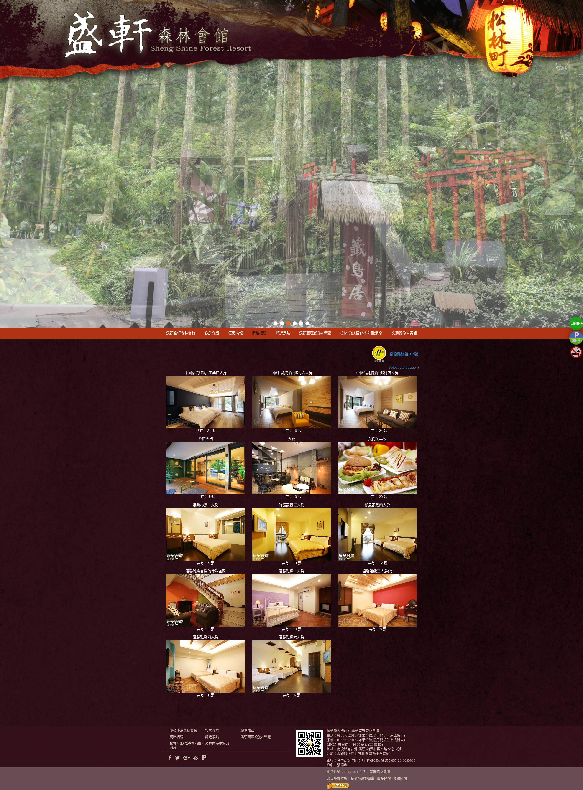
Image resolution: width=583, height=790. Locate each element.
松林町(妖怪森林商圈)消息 (361, 333)
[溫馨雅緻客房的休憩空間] (205, 600)
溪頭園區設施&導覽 (315, 333)
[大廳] (291, 468)
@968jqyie (359, 744)
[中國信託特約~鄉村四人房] (377, 402)
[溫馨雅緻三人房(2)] (377, 600)
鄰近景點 (283, 333)
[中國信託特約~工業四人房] (205, 402)
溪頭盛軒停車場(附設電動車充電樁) (364, 753)
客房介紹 (212, 333)
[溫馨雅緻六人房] (291, 666)
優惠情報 (235, 333)
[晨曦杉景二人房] (205, 534)
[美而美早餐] (377, 468)
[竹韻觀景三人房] (291, 534)
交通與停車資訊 (404, 333)
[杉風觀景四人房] (377, 534)
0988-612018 (346, 735)
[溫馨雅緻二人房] (291, 600)
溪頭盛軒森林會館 (180, 333)
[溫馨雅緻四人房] (205, 666)
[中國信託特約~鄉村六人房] (291, 402)
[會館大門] (205, 468)
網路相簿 (259, 333)
